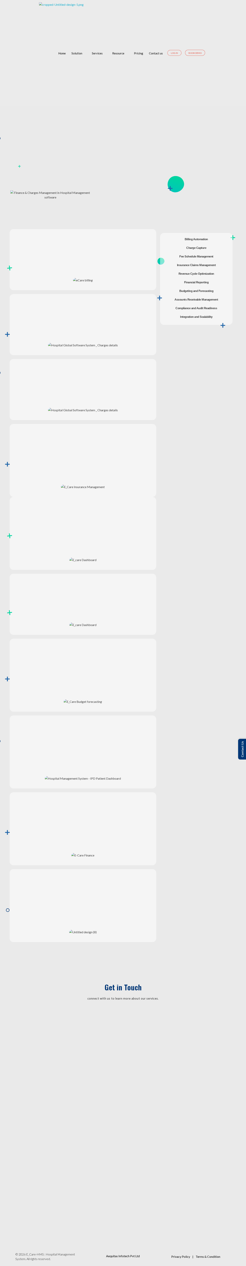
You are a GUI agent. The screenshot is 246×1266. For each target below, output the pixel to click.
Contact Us (242, 749)
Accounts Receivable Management (196, 299)
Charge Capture (196, 247)
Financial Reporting (196, 282)
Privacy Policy (180, 1256)
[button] (13, 280)
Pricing (138, 53)
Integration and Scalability (196, 316)
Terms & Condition (208, 1256)
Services (97, 53)
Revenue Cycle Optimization (196, 273)
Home (62, 53)
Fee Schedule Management (196, 256)
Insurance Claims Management (196, 265)
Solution (76, 53)
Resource (118, 53)
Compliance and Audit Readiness (196, 308)
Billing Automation (196, 239)
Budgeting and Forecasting (196, 291)
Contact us (156, 53)
